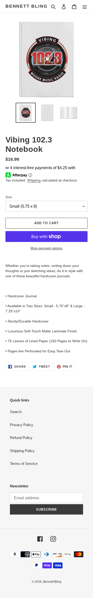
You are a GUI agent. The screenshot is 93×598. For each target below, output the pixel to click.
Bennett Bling (26, 6)
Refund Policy (21, 438)
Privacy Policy (21, 425)
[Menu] (84, 6)
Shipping (34, 180)
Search (16, 412)
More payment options (46, 248)
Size (8, 197)
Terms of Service (23, 463)
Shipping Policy (22, 451)
